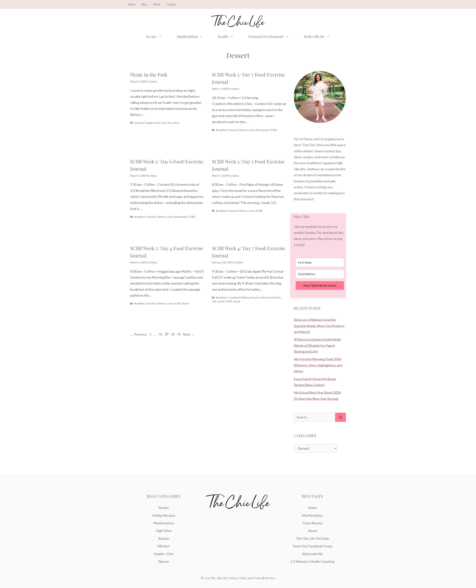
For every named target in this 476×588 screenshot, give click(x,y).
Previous (138, 334)
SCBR (273, 129)
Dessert (139, 122)
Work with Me (314, 36)
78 (173, 334)
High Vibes (164, 531)
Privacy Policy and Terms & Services (252, 578)
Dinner (243, 129)
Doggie (149, 122)
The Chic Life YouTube (312, 538)
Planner (163, 561)
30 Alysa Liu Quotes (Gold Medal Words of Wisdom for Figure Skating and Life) (317, 345)
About (156, 4)
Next (188, 334)
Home (132, 4)
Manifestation (187, 36)
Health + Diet (163, 554)
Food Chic (160, 122)
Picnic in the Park (149, 74)
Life (169, 122)
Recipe (151, 36)
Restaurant (262, 129)
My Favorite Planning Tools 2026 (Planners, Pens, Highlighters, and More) (318, 365)
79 (179, 334)
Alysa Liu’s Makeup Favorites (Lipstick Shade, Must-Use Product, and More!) (319, 326)
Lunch (175, 122)
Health (223, 36)
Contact (171, 4)
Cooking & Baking (239, 297)
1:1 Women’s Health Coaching (312, 561)
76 (160, 334)
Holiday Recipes (163, 515)
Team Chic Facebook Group (312, 546)
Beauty (163, 538)
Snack (185, 303)
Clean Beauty (312, 523)
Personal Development (266, 36)
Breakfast (221, 129)
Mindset (163, 546)
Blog (144, 4)
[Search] (340, 417)
